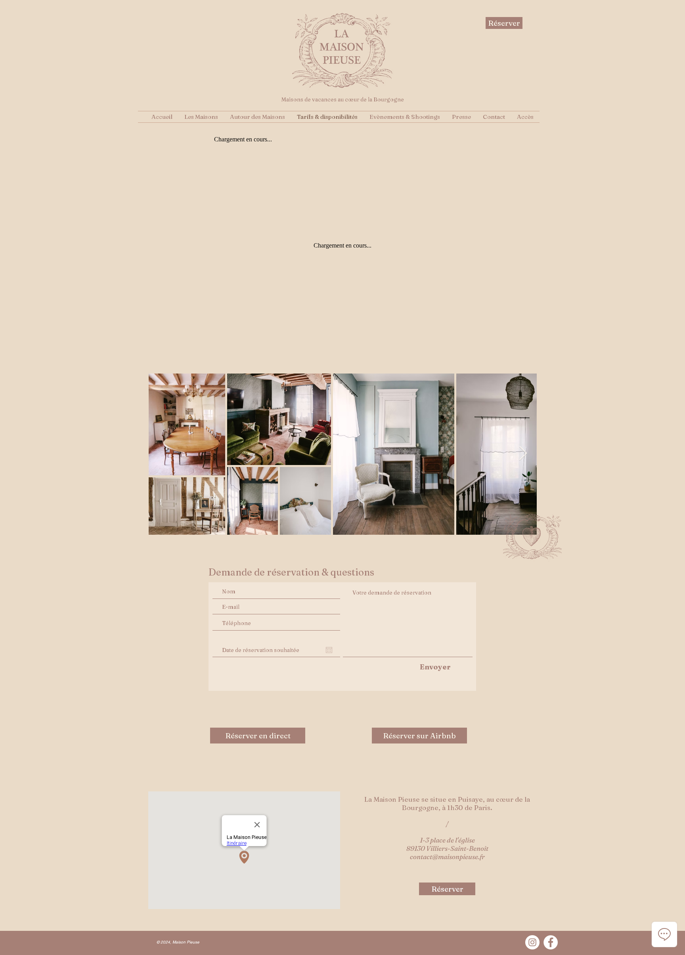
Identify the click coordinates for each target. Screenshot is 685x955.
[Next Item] (523, 453)
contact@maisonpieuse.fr (447, 856)
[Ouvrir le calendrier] (329, 650)
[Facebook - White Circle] (550, 942)
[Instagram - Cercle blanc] (532, 942)
